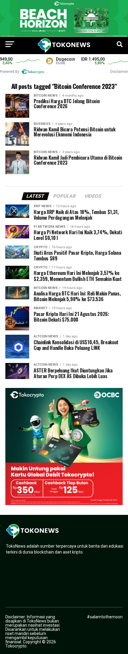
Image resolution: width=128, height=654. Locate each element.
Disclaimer (119, 71)
